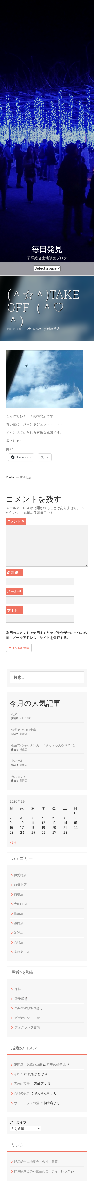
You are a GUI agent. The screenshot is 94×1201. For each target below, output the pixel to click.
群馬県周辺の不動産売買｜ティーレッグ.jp (44, 1171)
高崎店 (23, 733)
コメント (16, 521)
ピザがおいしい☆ (27, 1018)
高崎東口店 (22, 952)
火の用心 (17, 761)
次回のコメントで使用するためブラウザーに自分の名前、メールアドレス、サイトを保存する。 (46, 635)
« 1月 (13, 842)
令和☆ (18, 1074)
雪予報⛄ (21, 998)
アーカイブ (18, 1122)
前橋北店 (53, 329)
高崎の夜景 (22, 1083)
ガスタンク (19, 776)
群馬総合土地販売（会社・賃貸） (37, 1161)
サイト (12, 610)
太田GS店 (25, 718)
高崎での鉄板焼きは (29, 1008)
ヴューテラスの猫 (26, 1103)
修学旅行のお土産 (23, 730)
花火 (14, 714)
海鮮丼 (19, 989)
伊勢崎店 (20, 875)
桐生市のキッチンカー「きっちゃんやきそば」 (44, 745)
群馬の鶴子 (54, 1064)
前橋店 (23, 765)
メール (14, 591)
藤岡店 (23, 780)
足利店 (18, 932)
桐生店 (23, 749)
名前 (12, 572)
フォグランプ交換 (27, 1027)
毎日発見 (47, 249)
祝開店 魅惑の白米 (28, 1064)
